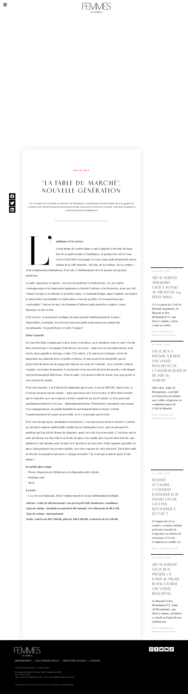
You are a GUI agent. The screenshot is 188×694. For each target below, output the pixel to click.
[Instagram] (151, 649)
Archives (81, 170)
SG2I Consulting (67, 685)
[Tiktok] (171, 649)
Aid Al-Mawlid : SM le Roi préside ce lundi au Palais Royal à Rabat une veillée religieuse (165, 579)
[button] (12, 196)
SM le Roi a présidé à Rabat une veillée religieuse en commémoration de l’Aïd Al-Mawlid (169, 366)
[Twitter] (161, 649)
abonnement (23, 660)
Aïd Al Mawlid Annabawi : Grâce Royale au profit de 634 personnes (166, 287)
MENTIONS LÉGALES (74, 660)
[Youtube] (166, 649)
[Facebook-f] (156, 649)
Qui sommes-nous (47, 660)
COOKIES (95, 660)
